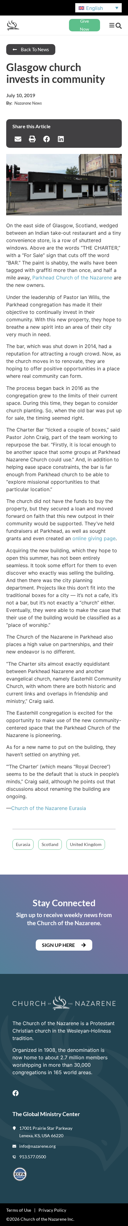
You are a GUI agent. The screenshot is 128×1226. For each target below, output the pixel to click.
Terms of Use (18, 1210)
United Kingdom (86, 844)
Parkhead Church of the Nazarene (72, 277)
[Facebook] (15, 1093)
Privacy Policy (52, 1210)
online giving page (94, 538)
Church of (23, 808)
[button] (111, 25)
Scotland (50, 844)
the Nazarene (51, 808)
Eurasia (76, 808)
